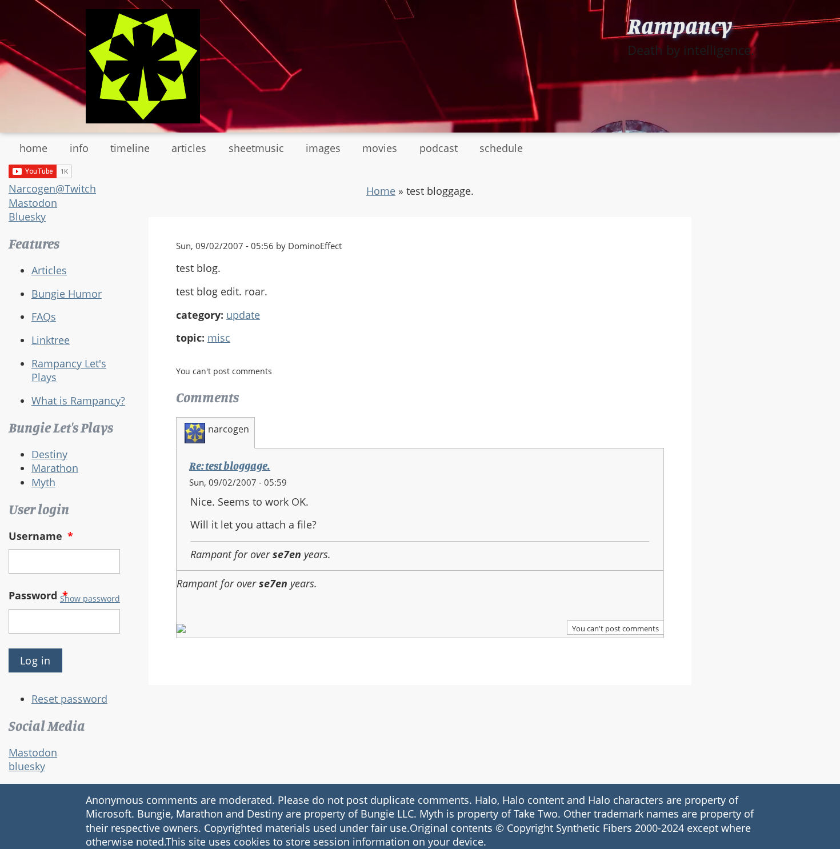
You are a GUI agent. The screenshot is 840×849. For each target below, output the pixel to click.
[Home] (143, 66)
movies (379, 148)
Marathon (54, 468)
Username (41, 536)
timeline (130, 148)
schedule (501, 148)
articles (188, 148)
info (79, 148)
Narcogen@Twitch (52, 188)
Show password (90, 598)
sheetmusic (256, 148)
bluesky (27, 766)
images (323, 148)
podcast (438, 148)
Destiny (49, 454)
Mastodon (33, 203)
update (243, 315)
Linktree (50, 340)
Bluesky (27, 216)
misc (218, 338)
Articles (49, 270)
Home (380, 191)
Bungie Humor (66, 294)
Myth (43, 482)
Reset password (69, 699)
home (33, 148)
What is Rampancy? (78, 400)
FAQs (43, 316)
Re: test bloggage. (229, 465)
